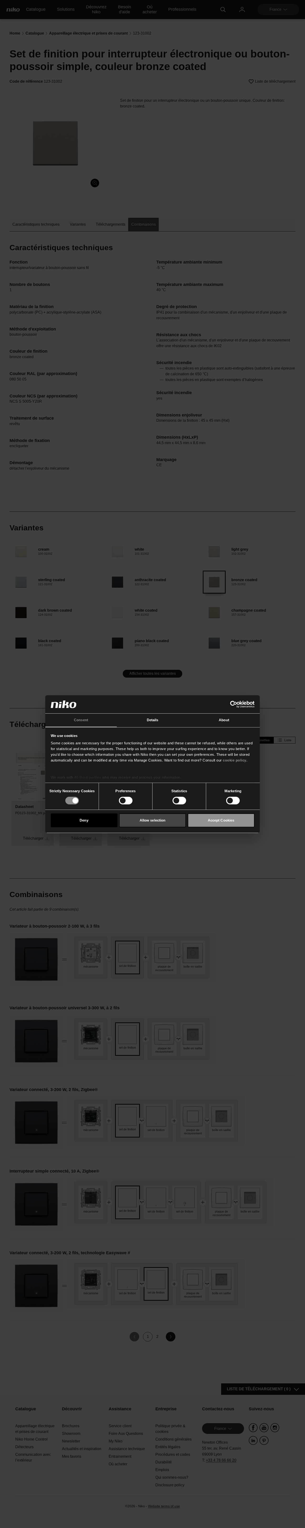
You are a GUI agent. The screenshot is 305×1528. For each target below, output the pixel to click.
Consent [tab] (81, 720)
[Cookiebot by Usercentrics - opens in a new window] (233, 704)
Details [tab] (152, 720)
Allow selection (153, 820)
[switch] (125, 800)
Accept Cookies (221, 820)
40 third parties (87, 777)
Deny (84, 820)
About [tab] (224, 720)
